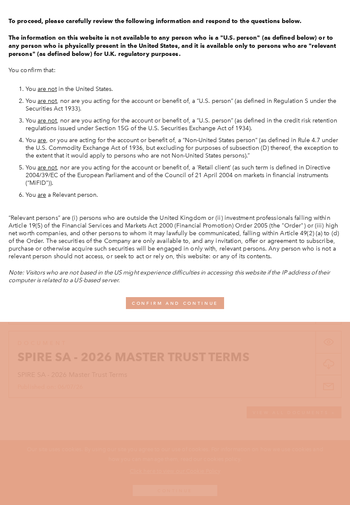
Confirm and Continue (175, 303)
